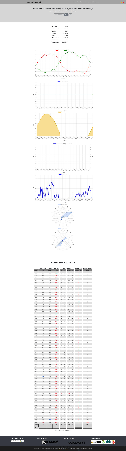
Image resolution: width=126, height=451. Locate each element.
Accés (97, 2)
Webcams (88, 2)
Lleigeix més (66, 449)
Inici (75, 2)
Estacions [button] (80, 2)
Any (70, 14)
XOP (93, 2)
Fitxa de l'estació (59, 14)
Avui (66, 14)
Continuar (60, 449)
